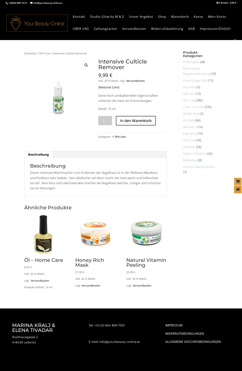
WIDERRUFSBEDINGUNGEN (184, 334)
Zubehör (189, 147)
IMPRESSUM (173, 325)
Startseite (30, 53)
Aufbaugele (191, 62)
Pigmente (190, 133)
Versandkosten (135, 81)
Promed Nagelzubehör (199, 167)
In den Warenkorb (136, 120)
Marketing (190, 160)
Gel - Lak (189, 100)
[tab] (38, 154)
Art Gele (189, 120)
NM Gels (189, 94)
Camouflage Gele (195, 80)
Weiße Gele (191, 114)
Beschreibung (38, 154)
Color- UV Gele (193, 107)
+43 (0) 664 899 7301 (109, 325)
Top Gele (189, 87)
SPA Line (44, 53)
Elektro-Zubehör (194, 153)
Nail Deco (190, 127)
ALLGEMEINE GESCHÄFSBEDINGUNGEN (193, 342)
